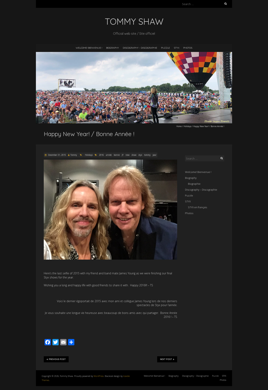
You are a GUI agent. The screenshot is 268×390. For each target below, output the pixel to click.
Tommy (73, 155)
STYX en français (197, 207)
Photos (187, 47)
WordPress (99, 376)
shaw (134, 155)
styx (140, 155)
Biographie (194, 183)
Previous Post (57, 359)
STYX (176, 47)
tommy (147, 155)
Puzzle (165, 47)
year (154, 155)
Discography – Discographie (140, 47)
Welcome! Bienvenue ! (89, 47)
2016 (101, 155)
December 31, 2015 (56, 155)
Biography (112, 47)
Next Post (166, 359)
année (109, 155)
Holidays (187, 126)
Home (179, 126)
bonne (117, 155)
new (127, 155)
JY (122, 155)
